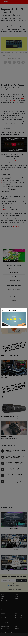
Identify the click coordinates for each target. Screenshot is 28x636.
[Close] (25, 310)
